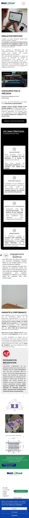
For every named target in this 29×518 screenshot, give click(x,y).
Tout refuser (14, 512)
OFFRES (5, 492)
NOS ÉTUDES (6, 490)
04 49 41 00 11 (19, 458)
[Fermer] (27, 501)
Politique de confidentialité (15, 504)
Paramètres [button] (14, 515)
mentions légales (17, 498)
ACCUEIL (5, 488)
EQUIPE (5, 494)
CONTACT (6, 496)
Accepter (14, 508)
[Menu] (24, 3)
